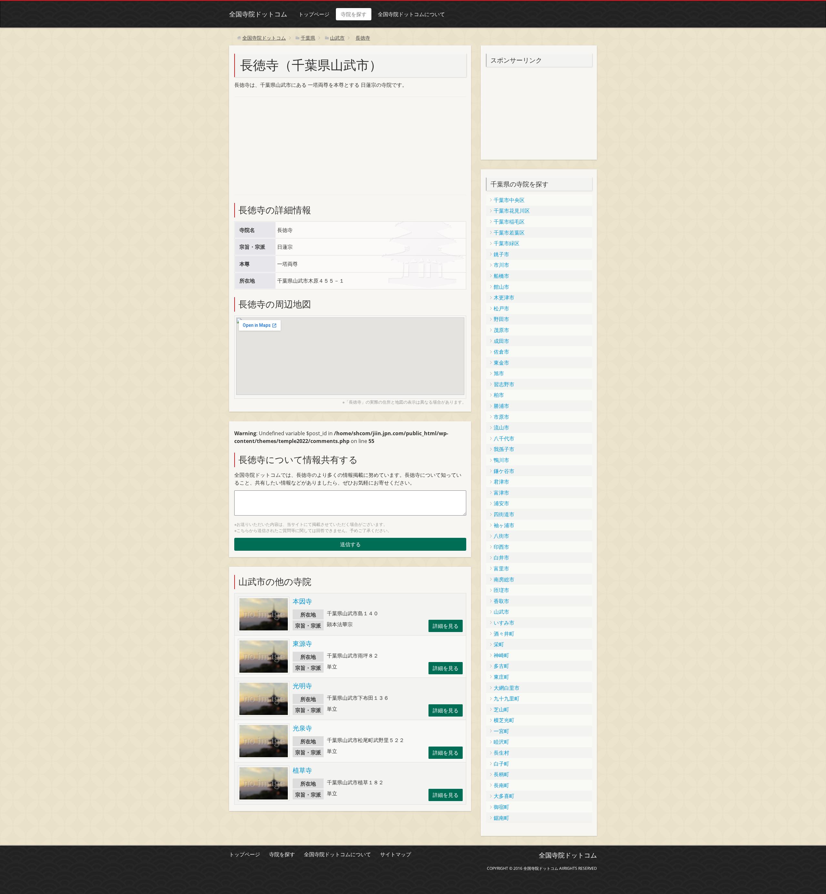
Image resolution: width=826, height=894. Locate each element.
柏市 (499, 394)
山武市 (501, 611)
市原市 (501, 416)
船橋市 (501, 275)
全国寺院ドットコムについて (411, 14)
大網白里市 (506, 687)
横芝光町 (504, 720)
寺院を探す (354, 14)
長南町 (501, 785)
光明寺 (302, 685)
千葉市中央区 (509, 200)
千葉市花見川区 (512, 210)
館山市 (501, 286)
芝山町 (501, 709)
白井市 (501, 557)
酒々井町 (504, 633)
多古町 (501, 665)
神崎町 (501, 655)
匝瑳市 (501, 590)
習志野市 (504, 384)
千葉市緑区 (506, 243)
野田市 (501, 319)
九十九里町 (506, 698)
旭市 (499, 373)
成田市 (501, 341)
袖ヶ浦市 (504, 525)
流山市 (501, 427)
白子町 (501, 763)
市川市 (501, 264)
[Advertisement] (282, 145)
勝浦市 (501, 405)
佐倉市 (501, 351)
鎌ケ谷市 (504, 471)
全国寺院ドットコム (258, 14)
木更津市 (504, 297)
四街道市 (504, 514)
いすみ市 (504, 622)
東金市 (501, 362)
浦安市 (501, 503)
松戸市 (501, 308)
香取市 (501, 601)
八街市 (501, 535)
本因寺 (302, 601)
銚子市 (501, 254)
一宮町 (501, 731)
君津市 (501, 481)
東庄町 (501, 676)
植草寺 (302, 770)
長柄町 (501, 774)
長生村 (501, 752)
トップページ (313, 14)
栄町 (499, 644)
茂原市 (501, 330)
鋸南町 (501, 817)
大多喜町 (504, 795)
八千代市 (504, 438)
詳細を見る (445, 625)
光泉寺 (302, 728)
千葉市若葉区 (509, 232)
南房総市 (504, 579)
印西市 (501, 546)
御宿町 (501, 806)
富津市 (501, 492)
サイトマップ (395, 854)
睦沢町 (501, 741)
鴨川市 (501, 460)
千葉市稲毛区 (509, 221)
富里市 (501, 568)
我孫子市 (504, 449)
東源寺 (302, 643)
